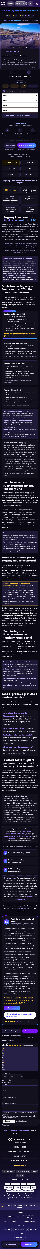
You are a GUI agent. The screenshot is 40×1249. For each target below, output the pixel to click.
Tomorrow (14, 86)
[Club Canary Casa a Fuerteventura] (3, 3)
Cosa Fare (20, 3)
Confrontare (12, 162)
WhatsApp (13, 838)
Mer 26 (23, 86)
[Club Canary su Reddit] (31, 1229)
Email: (4, 1091)
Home (10, 3)
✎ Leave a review (30, 1031)
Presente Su (19, 1165)
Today (5, 86)
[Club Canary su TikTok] (12, 1229)
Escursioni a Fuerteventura (20, 1130)
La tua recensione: (9, 1104)
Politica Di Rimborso (10, 1221)
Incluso (12, 169)
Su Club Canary (19, 1156)
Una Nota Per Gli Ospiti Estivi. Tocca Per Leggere (20, 1206)
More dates (33, 86)
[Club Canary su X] (23, 1229)
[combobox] (20, 91)
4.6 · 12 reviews (25, 145)
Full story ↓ (20, 80)
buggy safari (28, 831)
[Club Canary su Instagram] (5, 1229)
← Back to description (11, 1031)
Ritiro (12, 175)
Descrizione (10, 145)
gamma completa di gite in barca (17, 836)
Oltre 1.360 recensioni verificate (14, 275)
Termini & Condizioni (11, 1217)
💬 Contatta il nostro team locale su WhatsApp (19, 1015)
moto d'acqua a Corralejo (16, 834)
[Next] (29, 72)
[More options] (33, 3)
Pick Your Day (20, 83)
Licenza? (30, 162)
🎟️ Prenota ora (12, 1008)
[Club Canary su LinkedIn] (20, 1229)
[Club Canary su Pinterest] (27, 1229)
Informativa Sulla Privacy (29, 1217)
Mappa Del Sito (29, 1221)
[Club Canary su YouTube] (8, 1229)
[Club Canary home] (20, 1139)
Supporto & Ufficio (19, 1161)
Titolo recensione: (9, 1097)
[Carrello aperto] (36, 3)
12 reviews (28, 15)
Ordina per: (6, 1074)
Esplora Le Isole (19, 1147)
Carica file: (19, 1115)
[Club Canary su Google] (34, 1229)
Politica (30, 175)
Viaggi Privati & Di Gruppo (19, 1152)
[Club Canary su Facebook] (16, 1229)
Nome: (4, 1085)
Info (30, 169)
